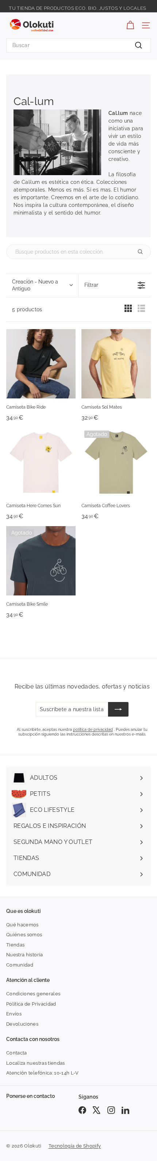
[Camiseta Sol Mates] (116, 363)
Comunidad (19, 965)
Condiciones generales (33, 993)
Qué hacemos (22, 924)
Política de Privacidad (31, 1004)
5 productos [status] (27, 309)
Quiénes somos (24, 934)
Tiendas (15, 945)
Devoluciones (22, 1024)
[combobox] (78, 45)
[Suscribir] (118, 709)
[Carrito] (130, 25)
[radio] (128, 310)
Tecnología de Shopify (75, 1146)
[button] (42, 285)
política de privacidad (93, 729)
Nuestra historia (24, 954)
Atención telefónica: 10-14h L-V (42, 1073)
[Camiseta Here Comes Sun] (41, 462)
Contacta (16, 1053)
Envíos (14, 1014)
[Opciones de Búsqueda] (143, 251)
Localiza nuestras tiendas (35, 1063)
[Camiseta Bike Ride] (41, 363)
